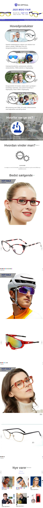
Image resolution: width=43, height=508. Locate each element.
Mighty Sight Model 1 (20, 506)
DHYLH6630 (4, 489)
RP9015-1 (2, 458)
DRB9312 (2, 364)
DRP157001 (2, 270)
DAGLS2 (18, 489)
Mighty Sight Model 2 (6, 506)
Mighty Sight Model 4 (34, 489)
